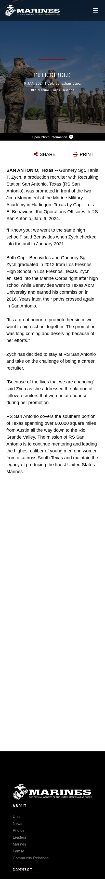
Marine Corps (52, 791)
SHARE (48, 154)
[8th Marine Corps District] (32, 10)
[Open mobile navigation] (95, 10)
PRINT (87, 154)
